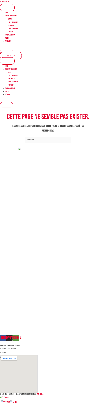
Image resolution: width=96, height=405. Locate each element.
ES (16, 402)
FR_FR (6, 398)
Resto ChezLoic (4, 1)
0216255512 (10, 353)
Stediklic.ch (40, 394)
